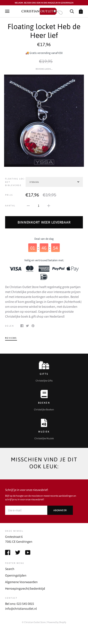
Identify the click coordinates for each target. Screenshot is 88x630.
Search (9, 569)
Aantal (10, 205)
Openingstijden (15, 575)
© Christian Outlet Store (34, 622)
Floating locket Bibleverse (15, 182)
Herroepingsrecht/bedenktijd (25, 588)
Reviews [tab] (11, 337)
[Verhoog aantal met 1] (48, 205)
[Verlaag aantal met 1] (28, 205)
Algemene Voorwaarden (21, 582)
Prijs (9, 194)
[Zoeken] (72, 11)
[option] (44, 121)
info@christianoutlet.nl (21, 608)
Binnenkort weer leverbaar (44, 222)
